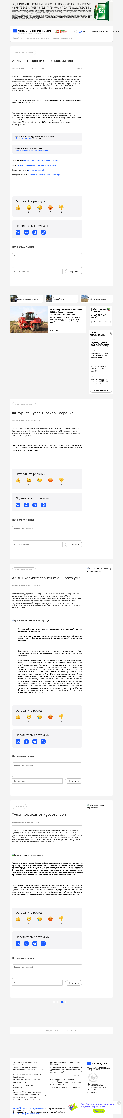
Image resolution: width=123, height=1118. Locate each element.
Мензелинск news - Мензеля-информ (40, 160)
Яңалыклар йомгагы (24, 52)
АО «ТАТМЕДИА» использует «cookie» (29, 1108)
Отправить (74, 271)
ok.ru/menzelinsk (36, 170)
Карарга (99, 1111)
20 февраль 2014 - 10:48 (20, 420)
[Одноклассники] (26, 232)
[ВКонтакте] (18, 232)
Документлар (52, 1030)
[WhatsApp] (43, 232)
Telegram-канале (24, 138)
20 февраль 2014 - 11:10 (20, 68)
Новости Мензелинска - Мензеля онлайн (36, 165)
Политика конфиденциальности (26, 1114)
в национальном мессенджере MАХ (31, 150)
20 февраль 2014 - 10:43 (20, 585)
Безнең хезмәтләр (62, 38)
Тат (84, 31)
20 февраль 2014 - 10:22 (20, 822)
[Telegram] (34, 232)
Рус (73, 31)
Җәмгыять (19, 806)
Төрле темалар (70, 1030)
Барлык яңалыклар (101, 390)
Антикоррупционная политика (26, 1107)
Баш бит (17, 38)
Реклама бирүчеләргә (37, 38)
